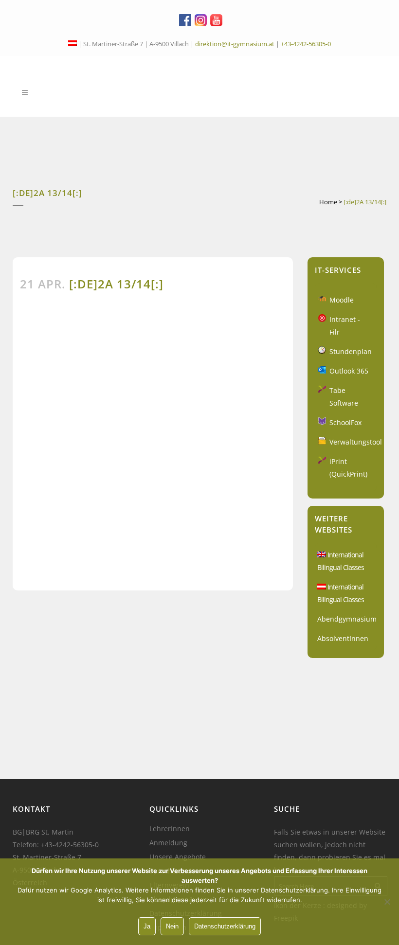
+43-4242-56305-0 (306, 43)
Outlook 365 (348, 370)
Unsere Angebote (177, 857)
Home (328, 201)
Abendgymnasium (347, 619)
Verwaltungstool (355, 441)
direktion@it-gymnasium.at (234, 43)
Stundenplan (350, 351)
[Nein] (387, 902)
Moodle (341, 299)
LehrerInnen (169, 829)
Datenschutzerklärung (224, 926)
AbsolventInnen (342, 638)
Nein (172, 926)
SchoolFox (345, 422)
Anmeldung (168, 843)
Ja (147, 926)
